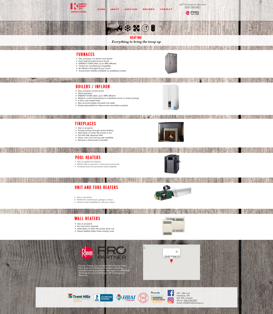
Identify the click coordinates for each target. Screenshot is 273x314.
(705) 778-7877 (192, 7)
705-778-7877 (190, 300)
